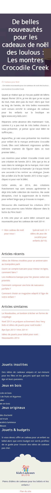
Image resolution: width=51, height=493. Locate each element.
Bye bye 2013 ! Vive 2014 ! (15, 329)
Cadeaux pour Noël (12, 82)
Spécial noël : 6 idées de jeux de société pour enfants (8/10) (38, 235)
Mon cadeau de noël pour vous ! (14, 232)
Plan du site (25, 491)
